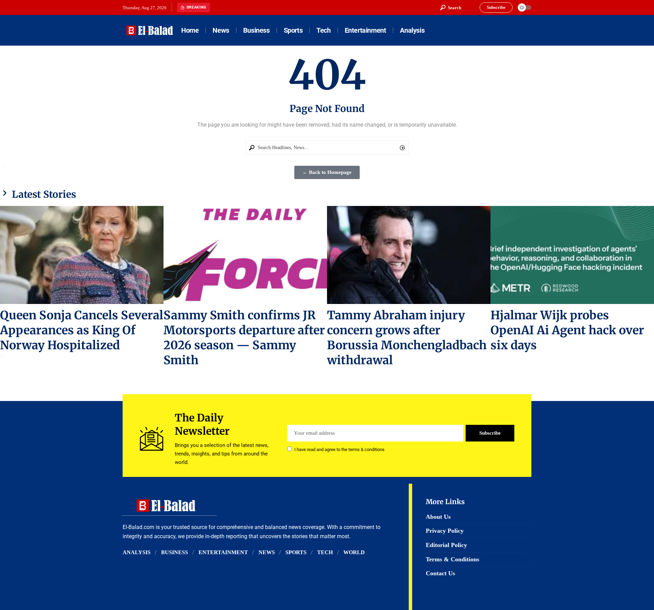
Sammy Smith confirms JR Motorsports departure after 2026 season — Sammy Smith (244, 337)
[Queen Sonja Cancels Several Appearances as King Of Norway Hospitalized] (82, 255)
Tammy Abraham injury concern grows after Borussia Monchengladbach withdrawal (407, 337)
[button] (450, 7)
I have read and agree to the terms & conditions (339, 449)
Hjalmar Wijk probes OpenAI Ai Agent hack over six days (567, 330)
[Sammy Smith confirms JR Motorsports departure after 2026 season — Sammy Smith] (245, 255)
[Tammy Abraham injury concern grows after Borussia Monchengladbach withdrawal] (408, 255)
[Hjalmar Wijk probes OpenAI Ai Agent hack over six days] (572, 255)
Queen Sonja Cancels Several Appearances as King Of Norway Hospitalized (81, 330)
